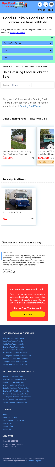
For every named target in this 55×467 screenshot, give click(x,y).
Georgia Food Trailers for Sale (14, 385)
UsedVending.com (35, 461)
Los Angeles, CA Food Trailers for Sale (17, 397)
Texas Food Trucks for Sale (13, 341)
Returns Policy (8, 426)
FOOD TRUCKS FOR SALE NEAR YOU (18, 333)
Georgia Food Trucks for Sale (13, 350)
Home (5, 414)
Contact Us (7, 429)
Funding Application (10, 417)
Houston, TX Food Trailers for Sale (15, 394)
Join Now (27, 314)
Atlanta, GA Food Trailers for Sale (15, 403)
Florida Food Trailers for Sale (13, 382)
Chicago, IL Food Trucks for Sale (15, 362)
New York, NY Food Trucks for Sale (15, 353)
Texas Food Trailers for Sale (13, 376)
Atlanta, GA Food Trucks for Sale (15, 364)
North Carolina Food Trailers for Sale (16, 388)
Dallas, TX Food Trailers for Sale (14, 400)
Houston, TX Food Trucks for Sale (15, 359)
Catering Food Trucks (30, 106)
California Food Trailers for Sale (14, 379)
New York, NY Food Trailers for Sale (16, 391)
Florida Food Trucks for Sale (13, 344)
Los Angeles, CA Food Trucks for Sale (17, 356)
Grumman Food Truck (12, 212)
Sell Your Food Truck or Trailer (14, 420)
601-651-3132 (13, 441)
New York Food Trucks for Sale (14, 347)
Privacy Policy (7, 423)
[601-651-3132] (40, 4)
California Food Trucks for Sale (14, 338)
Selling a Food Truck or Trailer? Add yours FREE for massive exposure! (26, 31)
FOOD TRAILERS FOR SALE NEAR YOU (19, 371)
